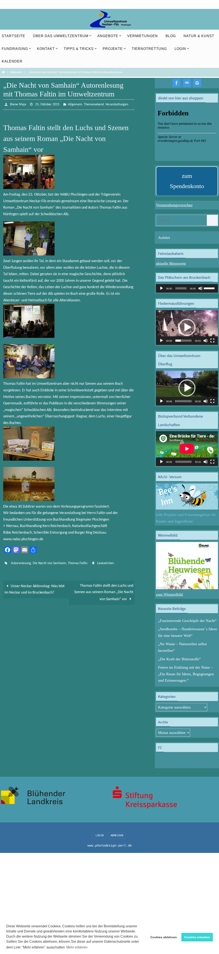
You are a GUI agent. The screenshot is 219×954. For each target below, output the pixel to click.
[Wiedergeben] (161, 288)
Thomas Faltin (77, 561)
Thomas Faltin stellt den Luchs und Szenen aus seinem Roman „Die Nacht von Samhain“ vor (103, 590)
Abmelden (117, 835)
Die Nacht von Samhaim (49, 561)
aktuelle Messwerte (171, 263)
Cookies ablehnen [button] (163, 937)
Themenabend (94, 104)
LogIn (100, 835)
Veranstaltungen (116, 104)
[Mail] (187, 83)
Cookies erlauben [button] (197, 937)
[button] (186, 327)
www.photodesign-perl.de (109, 845)
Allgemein (16, 72)
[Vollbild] (212, 340)
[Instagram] (197, 83)
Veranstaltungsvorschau (174, 205)
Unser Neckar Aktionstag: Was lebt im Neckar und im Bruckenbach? (34, 587)
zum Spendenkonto (187, 181)
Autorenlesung (21, 561)
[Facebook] (177, 83)
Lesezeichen (105, 561)
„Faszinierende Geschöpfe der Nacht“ (187, 621)
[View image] (29, 187)
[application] (187, 288)
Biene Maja (18, 104)
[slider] (210, 288)
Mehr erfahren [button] (76, 947)
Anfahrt (164, 237)
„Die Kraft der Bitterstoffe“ (179, 659)
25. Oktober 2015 (47, 104)
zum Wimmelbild (169, 594)
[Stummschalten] (200, 288)
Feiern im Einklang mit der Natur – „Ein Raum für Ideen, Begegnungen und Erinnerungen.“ (186, 673)
